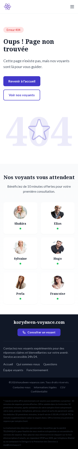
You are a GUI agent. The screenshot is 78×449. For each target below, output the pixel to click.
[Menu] (72, 6)
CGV (62, 387)
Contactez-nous (22, 387)
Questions (50, 364)
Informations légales (45, 387)
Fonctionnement (37, 370)
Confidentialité (39, 391)
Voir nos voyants (22, 95)
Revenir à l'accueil (21, 81)
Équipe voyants (13, 370)
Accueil (8, 364)
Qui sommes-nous (28, 364)
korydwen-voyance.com (39, 322)
